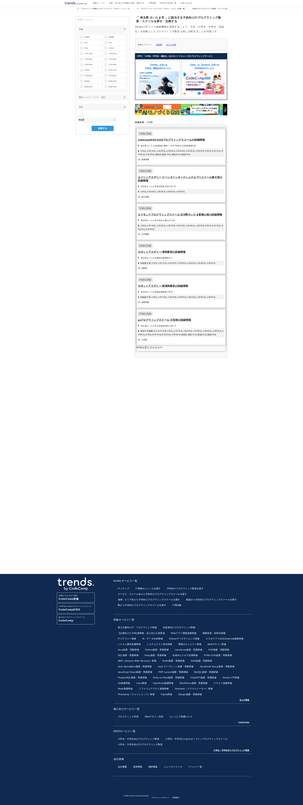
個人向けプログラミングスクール (72, 619)
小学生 (111, 48)
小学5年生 (88, 64)
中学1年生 (112, 70)
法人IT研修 (244, 700)
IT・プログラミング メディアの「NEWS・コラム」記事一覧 (161, 8)
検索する (102, 128)
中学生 (87, 70)
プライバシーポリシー (160, 797)
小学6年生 (112, 64)
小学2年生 (112, 53)
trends (131, 796)
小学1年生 (88, 53)
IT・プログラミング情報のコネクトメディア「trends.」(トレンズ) (103, 8)
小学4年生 (112, 59)
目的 (81, 106)
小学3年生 (88, 59)
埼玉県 (159, 44)
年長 (86, 48)
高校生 (87, 81)
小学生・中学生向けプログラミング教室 (231, 750)
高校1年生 (112, 81)
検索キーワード (145, 44)
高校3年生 (112, 86)
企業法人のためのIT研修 (69, 597)
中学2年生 (88, 75)
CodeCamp (243, 722)
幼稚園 (111, 37)
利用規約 (175, 797)
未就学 (87, 37)
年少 (86, 42)
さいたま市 (171, 44)
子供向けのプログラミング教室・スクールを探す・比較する (215, 8)
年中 (110, 42)
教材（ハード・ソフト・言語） (93, 97)
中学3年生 (112, 75)
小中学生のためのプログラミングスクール (75, 608)
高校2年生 (88, 86)
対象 (81, 29)
